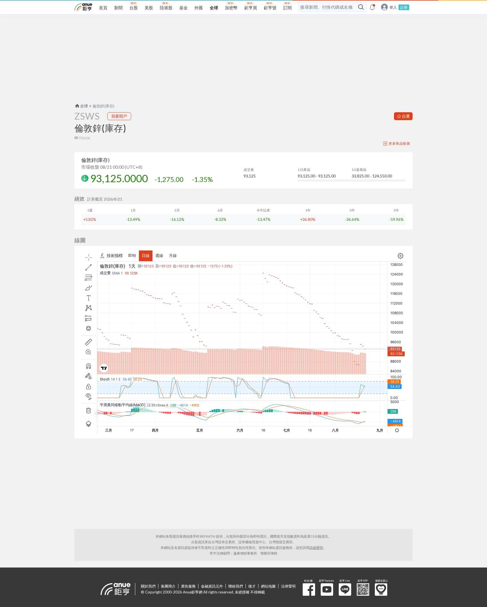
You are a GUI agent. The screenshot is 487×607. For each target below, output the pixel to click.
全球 (84, 106)
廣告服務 (188, 586)
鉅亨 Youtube (327, 589)
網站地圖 (268, 586)
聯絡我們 (235, 586)
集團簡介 (168, 586)
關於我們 (148, 586)
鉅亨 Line (345, 589)
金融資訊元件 (212, 586)
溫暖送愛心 (381, 589)
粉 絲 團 (309, 589)
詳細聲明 (316, 548)
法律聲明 (288, 586)
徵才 (252, 586)
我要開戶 (119, 116)
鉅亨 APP (363, 589)
